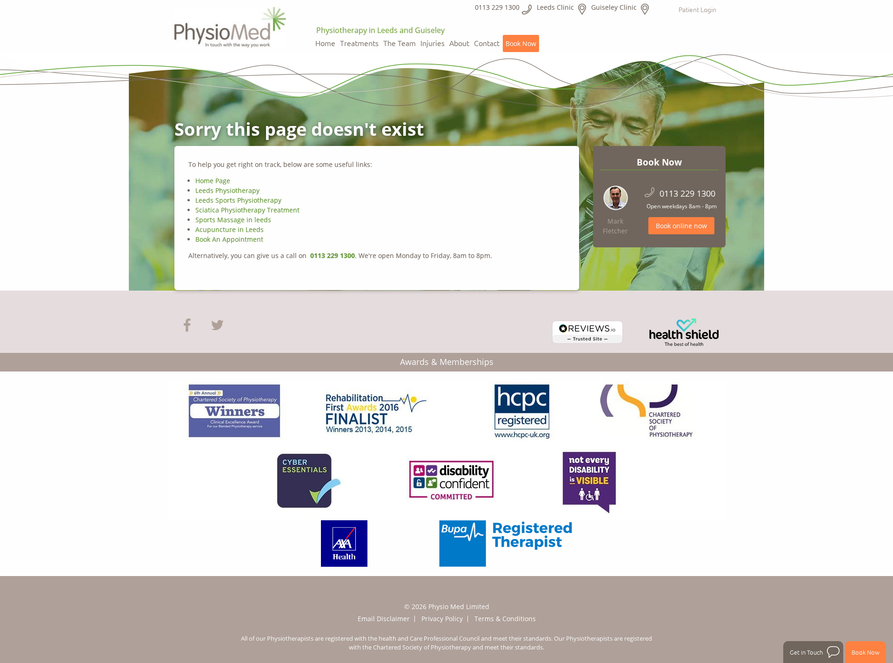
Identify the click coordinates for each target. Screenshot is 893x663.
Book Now (521, 43)
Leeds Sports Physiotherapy (238, 200)
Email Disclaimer (384, 618)
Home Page (212, 180)
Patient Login (697, 9)
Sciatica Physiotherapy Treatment (247, 210)
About (459, 43)
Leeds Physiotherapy (227, 190)
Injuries (432, 43)
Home (325, 43)
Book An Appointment (230, 239)
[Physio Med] (230, 24)
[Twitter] (217, 324)
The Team (399, 43)
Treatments (359, 43)
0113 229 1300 (331, 255)
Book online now (681, 225)
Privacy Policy (442, 618)
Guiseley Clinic (614, 7)
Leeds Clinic (555, 7)
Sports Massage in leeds (233, 219)
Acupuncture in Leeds (229, 229)
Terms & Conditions (505, 618)
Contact (487, 43)
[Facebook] (187, 324)
